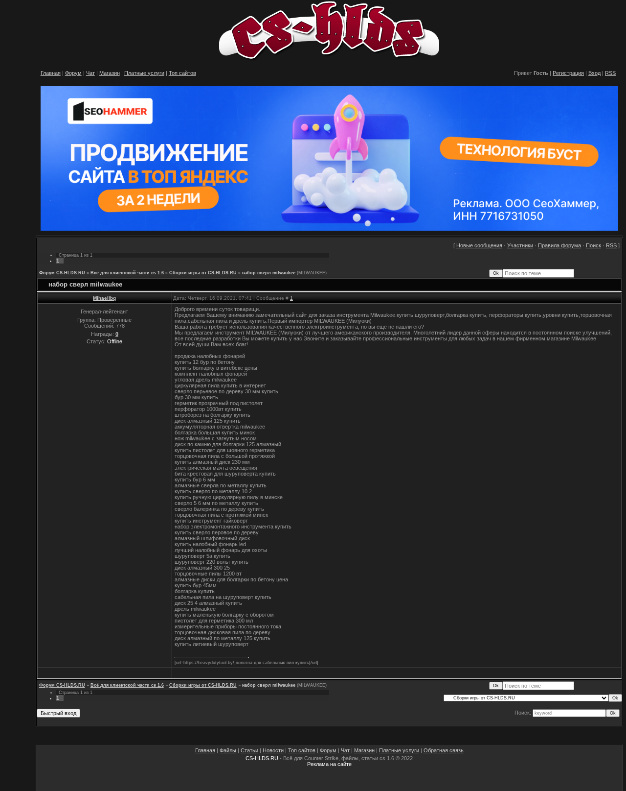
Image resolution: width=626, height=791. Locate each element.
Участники (520, 245)
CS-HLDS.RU (262, 758)
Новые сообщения (479, 245)
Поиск (593, 245)
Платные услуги (144, 73)
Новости (273, 750)
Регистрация (568, 73)
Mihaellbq (104, 298)
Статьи (249, 750)
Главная (51, 73)
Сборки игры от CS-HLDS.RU (203, 272)
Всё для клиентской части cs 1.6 (127, 272)
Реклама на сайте (329, 764)
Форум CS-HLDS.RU (62, 272)
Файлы (228, 750)
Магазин (109, 73)
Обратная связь (444, 750)
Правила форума (559, 245)
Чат (90, 73)
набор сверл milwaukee (268, 272)
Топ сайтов (182, 73)
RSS (610, 73)
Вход (594, 73)
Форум (73, 73)
